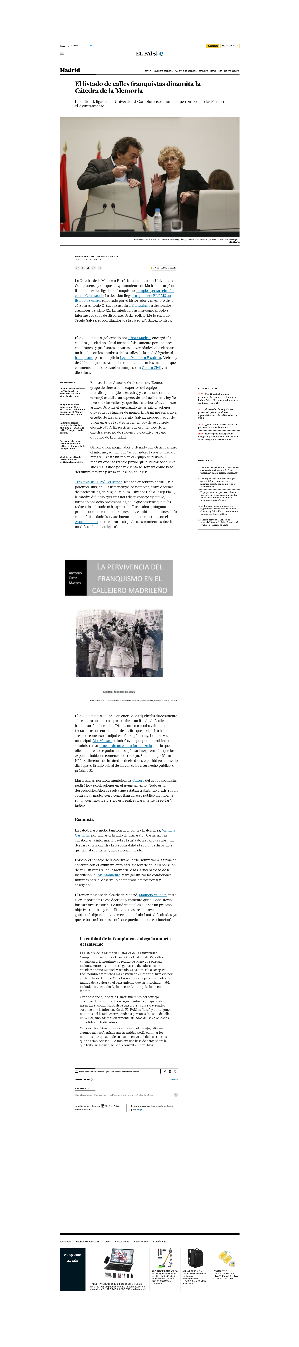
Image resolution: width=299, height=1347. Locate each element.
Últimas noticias (231, 71)
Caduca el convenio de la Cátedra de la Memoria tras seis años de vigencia (72, 392)
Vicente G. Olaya (107, 256)
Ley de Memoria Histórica (140, 357)
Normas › (174, 1080)
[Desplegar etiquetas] (176, 1095)
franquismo (141, 305)
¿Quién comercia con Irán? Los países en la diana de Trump (217, 426)
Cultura (138, 780)
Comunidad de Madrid (163, 71)
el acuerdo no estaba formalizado (126, 745)
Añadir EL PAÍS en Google (165, 268)
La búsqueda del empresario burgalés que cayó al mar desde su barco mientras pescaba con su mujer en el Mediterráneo (218, 482)
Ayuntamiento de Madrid (186, 71)
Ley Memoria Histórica (119, 1095)
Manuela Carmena (83, 1095)
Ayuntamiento (86, 522)
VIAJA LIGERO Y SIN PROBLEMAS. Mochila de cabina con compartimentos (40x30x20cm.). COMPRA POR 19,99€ (194, 1277)
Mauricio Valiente (153, 895)
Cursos (107, 1241)
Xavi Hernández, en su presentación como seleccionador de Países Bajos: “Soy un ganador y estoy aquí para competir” (218, 399)
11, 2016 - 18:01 (91, 260)
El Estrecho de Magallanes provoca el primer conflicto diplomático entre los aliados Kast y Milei (217, 414)
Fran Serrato (84, 256)
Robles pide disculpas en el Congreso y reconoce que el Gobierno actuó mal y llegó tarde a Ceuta (218, 436)
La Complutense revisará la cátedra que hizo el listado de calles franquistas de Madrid (72, 428)
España (148, 71)
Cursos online (122, 1241)
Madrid (70, 70)
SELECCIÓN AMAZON (87, 1241)
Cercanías (203, 71)
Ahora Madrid (139, 338)
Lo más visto (205, 461)
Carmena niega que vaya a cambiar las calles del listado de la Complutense (72, 445)
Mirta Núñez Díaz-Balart (143, 1095)
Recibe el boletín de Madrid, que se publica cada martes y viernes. (109, 1071)
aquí (140, 1109)
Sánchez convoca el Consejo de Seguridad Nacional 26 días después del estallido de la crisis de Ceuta (219, 522)
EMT (220, 71)
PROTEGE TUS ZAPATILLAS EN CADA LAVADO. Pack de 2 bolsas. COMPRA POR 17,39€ (226, 1275)
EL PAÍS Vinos (160, 1241)
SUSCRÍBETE (213, 46)
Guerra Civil (151, 367)
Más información (82, 1109)
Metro (213, 71)
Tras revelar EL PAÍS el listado (98, 482)
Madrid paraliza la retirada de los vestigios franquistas (71, 459)
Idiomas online (141, 1241)
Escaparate (65, 1241)
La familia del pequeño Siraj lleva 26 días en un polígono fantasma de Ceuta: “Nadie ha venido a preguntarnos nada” (219, 470)
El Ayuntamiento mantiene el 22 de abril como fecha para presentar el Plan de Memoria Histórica (72, 410)
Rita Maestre (102, 740)
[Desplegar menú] (62, 53)
